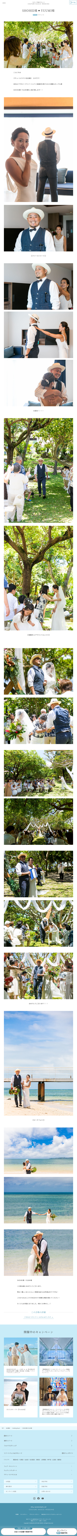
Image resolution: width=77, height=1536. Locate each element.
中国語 (16, 1514)
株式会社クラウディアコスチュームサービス (52, 1514)
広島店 (54, 1459)
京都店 (38, 1459)
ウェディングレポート (10, 1470)
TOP (3, 1428)
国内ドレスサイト (67, 1453)
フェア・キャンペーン (10, 1466)
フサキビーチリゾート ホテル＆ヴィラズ (37, 1317)
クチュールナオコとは (10, 1474)
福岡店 (59, 1459)
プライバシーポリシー (34, 1514)
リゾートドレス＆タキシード (13, 1453)
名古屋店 (8, 1428)
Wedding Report (16, 1428)
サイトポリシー (23, 1514)
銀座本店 (15, 1459)
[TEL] (20, 1481)
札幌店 (21, 1459)
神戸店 (49, 1459)
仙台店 (26, 1459)
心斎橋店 (43, 1459)
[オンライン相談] (62, 1531)
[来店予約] (23, 1531)
